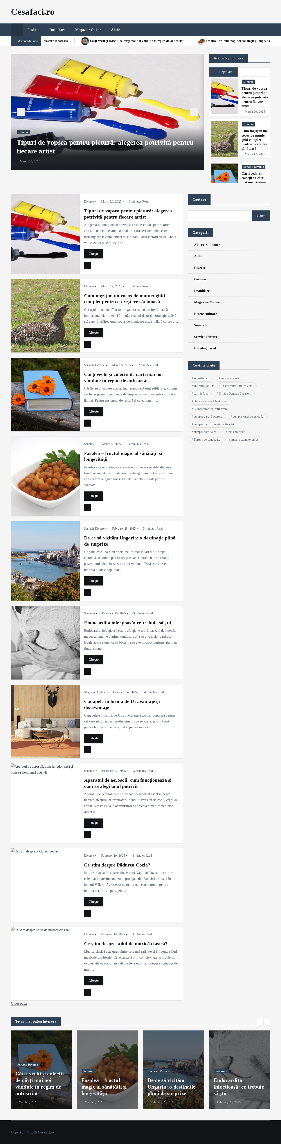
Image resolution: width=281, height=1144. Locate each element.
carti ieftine (201, 393)
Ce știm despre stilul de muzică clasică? (126, 943)
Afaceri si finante (207, 245)
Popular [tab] (225, 72)
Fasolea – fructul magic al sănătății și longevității (160, 41)
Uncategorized (205, 348)
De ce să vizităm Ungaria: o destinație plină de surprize (105, 1086)
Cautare (199, 199)
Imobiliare (57, 30)
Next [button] (194, 112)
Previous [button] (21, 112)
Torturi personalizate (207, 439)
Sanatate (89, 444)
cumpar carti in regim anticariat (214, 424)
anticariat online (204, 386)
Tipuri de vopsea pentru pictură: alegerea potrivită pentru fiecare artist (254, 97)
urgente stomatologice (244, 439)
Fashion (33, 30)
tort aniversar (236, 432)
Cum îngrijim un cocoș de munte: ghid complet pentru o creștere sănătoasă (254, 139)
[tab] (246, 72)
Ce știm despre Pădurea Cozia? (117, 865)
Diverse (24, 132)
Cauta (261, 216)
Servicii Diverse (253, 166)
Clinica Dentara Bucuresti (235, 393)
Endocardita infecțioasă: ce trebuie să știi (127, 622)
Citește (94, 254)
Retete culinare (205, 314)
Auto (198, 256)
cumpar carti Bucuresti (208, 416)
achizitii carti (202, 378)
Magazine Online (88, 30)
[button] (260, 1022)
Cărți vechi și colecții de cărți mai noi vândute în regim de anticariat (253, 182)
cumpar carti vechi (205, 432)
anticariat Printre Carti (239, 386)
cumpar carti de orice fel (248, 416)
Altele (115, 30)
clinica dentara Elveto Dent (211, 401)
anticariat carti (230, 378)
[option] (108, 112)
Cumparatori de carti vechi (211, 409)
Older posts (19, 1003)
